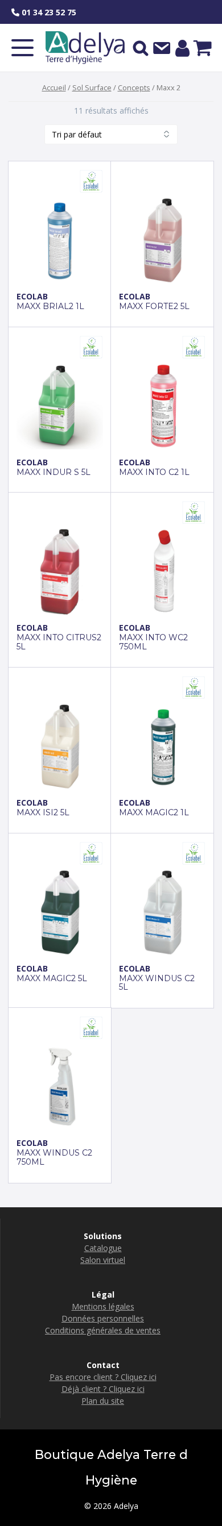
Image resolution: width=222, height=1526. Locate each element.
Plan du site (102, 1400)
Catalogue (103, 1248)
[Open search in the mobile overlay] (141, 48)
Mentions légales (103, 1306)
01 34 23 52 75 (47, 12)
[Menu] (22, 47)
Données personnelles (102, 1318)
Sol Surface (92, 87)
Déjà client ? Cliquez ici (103, 1388)
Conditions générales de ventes (103, 1330)
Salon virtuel (102, 1259)
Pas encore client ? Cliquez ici (103, 1376)
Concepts (134, 87)
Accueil (54, 87)
